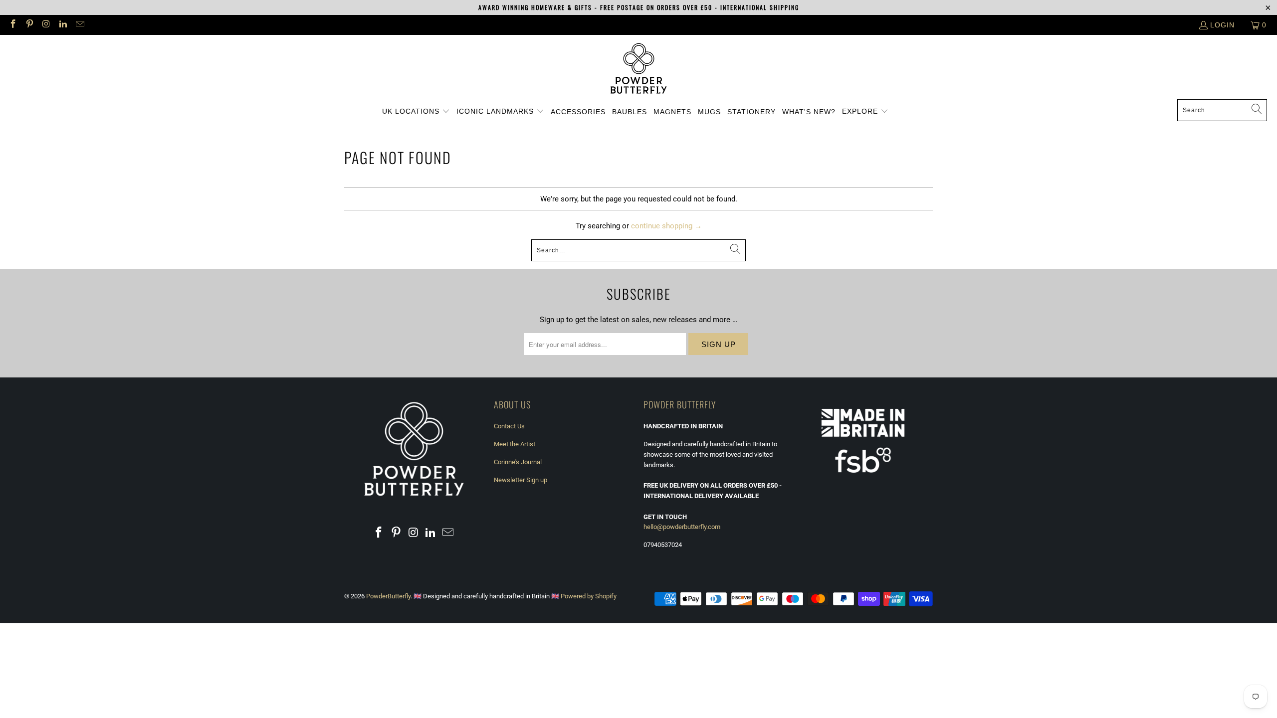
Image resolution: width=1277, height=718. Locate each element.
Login (1222, 25)
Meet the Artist (514, 444)
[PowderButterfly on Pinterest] (29, 25)
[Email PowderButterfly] (79, 25)
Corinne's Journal (518, 462)
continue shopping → (666, 225)
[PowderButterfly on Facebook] (12, 25)
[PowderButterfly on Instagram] (46, 25)
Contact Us (509, 426)
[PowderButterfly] (638, 69)
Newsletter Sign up (520, 480)
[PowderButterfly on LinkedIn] (63, 25)
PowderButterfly (388, 596)
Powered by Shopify (589, 596)
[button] (416, 111)
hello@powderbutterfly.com (681, 527)
